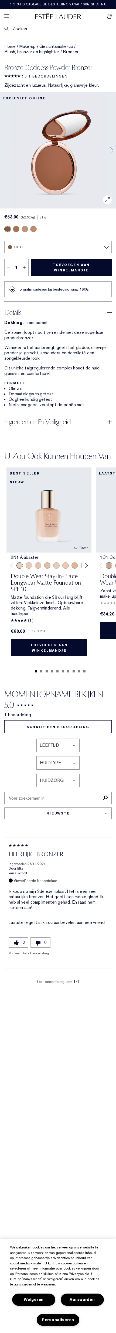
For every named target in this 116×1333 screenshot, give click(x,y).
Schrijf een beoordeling (58, 727)
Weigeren (34, 1299)
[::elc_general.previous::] (12, 565)
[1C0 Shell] (28, 565)
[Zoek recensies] (105, 798)
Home (10, 46)
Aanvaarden (82, 1299)
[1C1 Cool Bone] (56, 565)
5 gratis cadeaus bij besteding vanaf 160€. (58, 4)
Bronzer (71, 52)
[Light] (25, 229)
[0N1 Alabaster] (19, 565)
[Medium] (33, 229)
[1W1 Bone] (74, 565)
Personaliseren (58, 1319)
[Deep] (7, 229)
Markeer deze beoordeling (29, 953)
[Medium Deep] (16, 229)
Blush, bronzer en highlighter (31, 52)
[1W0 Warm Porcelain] (47, 565)
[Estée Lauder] (58, 16)
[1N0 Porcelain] (38, 565)
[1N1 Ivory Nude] (65, 565)
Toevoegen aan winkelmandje (71, 267)
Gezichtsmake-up (56, 46)
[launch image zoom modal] (107, 200)
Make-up (27, 46)
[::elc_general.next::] (85, 565)
